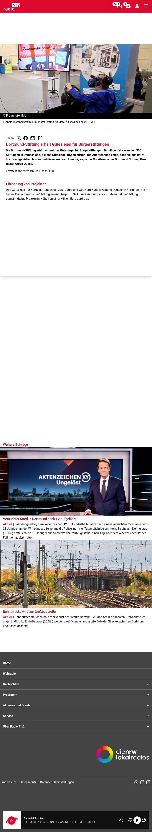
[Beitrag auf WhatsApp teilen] (19, 138)
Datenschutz (28, 782)
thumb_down (130, 820)
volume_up (121, 820)
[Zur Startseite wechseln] (12, 6)
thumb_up (144, 820)
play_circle (137, 820)
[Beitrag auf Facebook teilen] (25, 138)
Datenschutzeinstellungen (57, 782)
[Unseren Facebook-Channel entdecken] (142, 782)
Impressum (8, 782)
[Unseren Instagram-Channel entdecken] (148, 782)
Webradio (9, 673)
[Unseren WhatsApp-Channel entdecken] (136, 782)
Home (7, 663)
